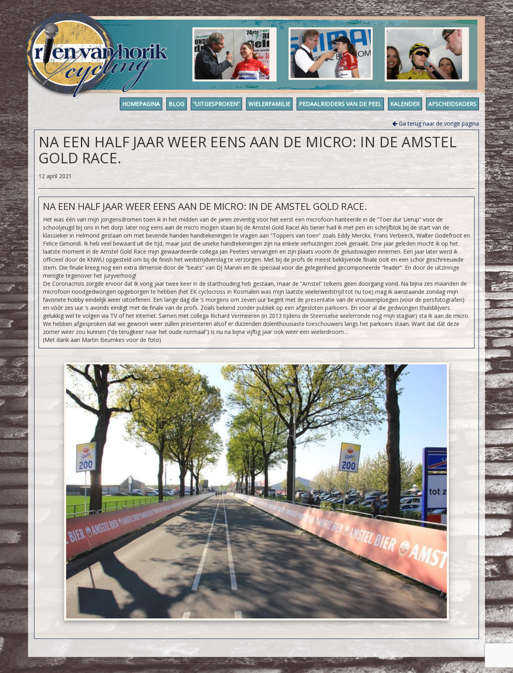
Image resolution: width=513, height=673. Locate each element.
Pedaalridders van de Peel (340, 104)
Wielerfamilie (269, 104)
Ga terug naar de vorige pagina (438, 123)
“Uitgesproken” (216, 104)
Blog (176, 104)
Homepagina (141, 104)
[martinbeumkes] (256, 491)
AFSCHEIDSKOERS (452, 104)
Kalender (405, 104)
